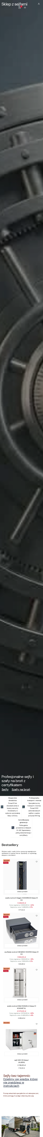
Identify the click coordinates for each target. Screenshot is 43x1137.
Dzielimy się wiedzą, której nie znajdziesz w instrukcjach (20, 1082)
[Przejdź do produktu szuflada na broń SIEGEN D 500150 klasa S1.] (21, 931)
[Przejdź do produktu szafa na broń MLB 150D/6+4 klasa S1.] (21, 985)
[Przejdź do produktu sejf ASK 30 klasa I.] (21, 1039)
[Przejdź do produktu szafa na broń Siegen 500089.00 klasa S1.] (21, 877)
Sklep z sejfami (14, 4)
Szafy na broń (21, 789)
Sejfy (5, 789)
